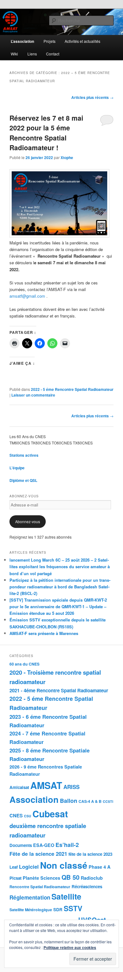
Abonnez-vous (27, 521)
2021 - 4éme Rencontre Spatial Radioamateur (58, 690)
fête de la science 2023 (90, 854)
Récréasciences (87, 886)
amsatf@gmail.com (27, 296)
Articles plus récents (92, 97)
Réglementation (29, 897)
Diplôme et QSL (23, 480)
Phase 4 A (99, 867)
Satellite (66, 896)
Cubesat (50, 813)
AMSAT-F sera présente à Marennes (43, 633)
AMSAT (46, 785)
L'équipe (17, 468)
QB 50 (70, 877)
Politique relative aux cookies (70, 947)
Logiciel (29, 866)
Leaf (13, 867)
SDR (57, 909)
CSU (27, 816)
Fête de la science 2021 (38, 853)
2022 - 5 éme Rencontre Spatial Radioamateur (72, 389)
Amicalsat (19, 787)
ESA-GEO (43, 845)
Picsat (15, 878)
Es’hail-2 (67, 845)
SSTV (73, 908)
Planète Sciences (41, 878)
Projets (50, 41)
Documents (20, 845)
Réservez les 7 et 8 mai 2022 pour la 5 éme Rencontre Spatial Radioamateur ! (46, 132)
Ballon (68, 800)
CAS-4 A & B (90, 801)
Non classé (63, 865)
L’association (22, 41)
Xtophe (67, 157)
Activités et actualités (82, 41)
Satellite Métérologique (30, 909)
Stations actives (23, 455)
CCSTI (108, 801)
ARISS (71, 787)
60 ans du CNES (24, 664)
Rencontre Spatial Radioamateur (39, 886)
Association (34, 799)
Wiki (14, 53)
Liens (32, 53)
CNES (16, 815)
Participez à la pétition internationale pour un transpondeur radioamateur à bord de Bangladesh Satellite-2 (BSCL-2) (59, 586)
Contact (52, 53)
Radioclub (92, 878)
